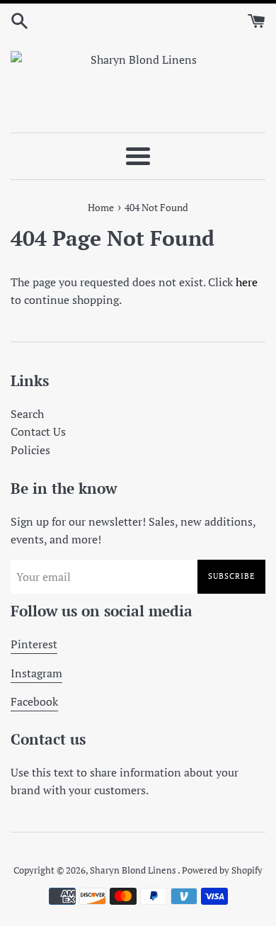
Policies (30, 450)
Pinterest (34, 644)
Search (27, 414)
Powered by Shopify (222, 870)
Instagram (36, 673)
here (247, 282)
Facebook (34, 701)
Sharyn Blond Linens (134, 870)
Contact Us (38, 431)
